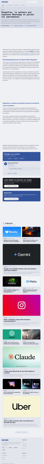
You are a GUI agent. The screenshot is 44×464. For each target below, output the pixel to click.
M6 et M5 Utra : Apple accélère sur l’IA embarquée (30, 393)
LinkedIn (16, 158)
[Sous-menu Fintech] (25, 5)
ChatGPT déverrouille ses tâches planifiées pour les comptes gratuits (11, 343)
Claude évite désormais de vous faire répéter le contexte (19, 372)
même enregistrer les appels (26, 54)
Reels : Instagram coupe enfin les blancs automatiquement (17, 320)
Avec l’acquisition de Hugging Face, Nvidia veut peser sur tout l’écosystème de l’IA (11, 291)
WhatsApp (22, 158)
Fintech (22, 5)
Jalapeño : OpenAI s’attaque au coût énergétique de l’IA (31, 444)
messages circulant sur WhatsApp (28, 52)
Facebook (10, 158)
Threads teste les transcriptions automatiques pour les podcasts (11, 444)
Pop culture (9, 5)
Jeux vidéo (16, 5)
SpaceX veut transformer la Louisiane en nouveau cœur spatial (30, 343)
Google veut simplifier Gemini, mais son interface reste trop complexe (20, 269)
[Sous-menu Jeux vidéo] (19, 5)
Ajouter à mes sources (12, 186)
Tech (3, 5)
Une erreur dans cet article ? (16, 168)
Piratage (9, 173)
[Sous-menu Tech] (4, 5)
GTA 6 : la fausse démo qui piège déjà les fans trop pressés (12, 393)
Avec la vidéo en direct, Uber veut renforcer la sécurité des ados (19, 421)
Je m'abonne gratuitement (12, 198)
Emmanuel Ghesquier (5, 25)
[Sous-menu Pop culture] (12, 5)
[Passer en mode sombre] (40, 2)
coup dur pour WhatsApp (12, 62)
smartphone (28, 109)
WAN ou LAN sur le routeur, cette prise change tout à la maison (30, 241)
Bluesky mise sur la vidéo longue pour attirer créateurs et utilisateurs (11, 241)
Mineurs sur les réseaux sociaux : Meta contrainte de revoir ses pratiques (30, 291)
